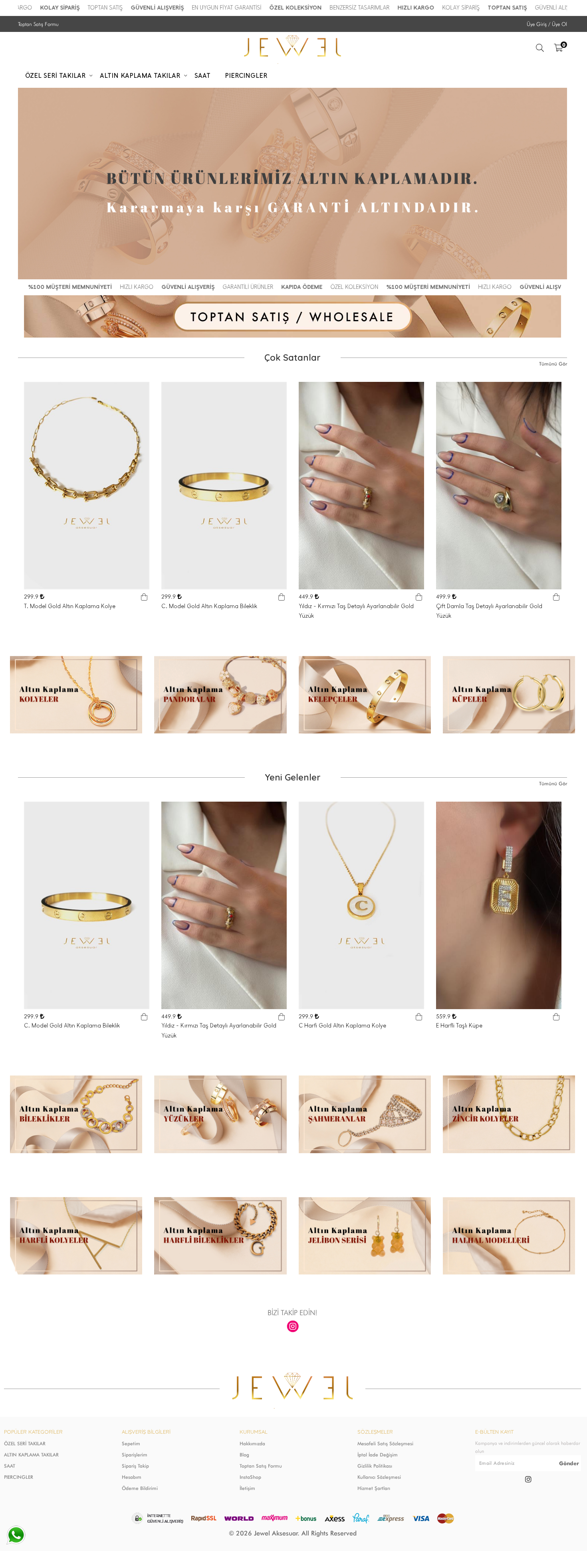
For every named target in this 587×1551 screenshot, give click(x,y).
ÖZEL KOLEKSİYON (254, 7)
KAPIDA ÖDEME (260, 287)
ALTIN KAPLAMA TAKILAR (31, 1455)
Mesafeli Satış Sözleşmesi (385, 1443)
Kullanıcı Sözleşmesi (379, 1477)
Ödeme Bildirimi (140, 1488)
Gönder (569, 1463)
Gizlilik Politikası (374, 1466)
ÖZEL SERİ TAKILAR (25, 1443)
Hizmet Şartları (373, 1488)
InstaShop (250, 1477)
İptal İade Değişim (377, 1455)
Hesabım (131, 1477)
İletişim (247, 1488)
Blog (244, 1455)
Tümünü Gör (553, 364)
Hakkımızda (252, 1443)
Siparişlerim (134, 1455)
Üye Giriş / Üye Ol (547, 24)
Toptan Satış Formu (38, 24)
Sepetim (131, 1443)
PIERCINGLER (18, 1477)
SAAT (9, 1466)
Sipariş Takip (135, 1466)
